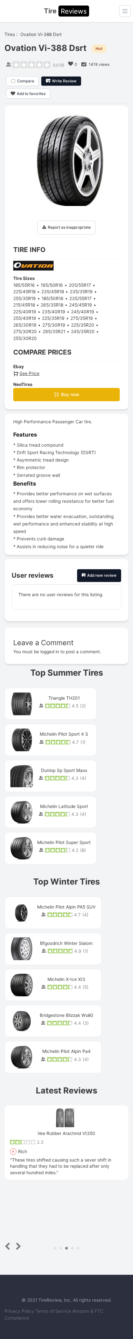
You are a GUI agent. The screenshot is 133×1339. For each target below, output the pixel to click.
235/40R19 (53, 311)
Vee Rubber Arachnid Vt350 (66, 1133)
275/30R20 (25, 331)
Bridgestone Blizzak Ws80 (66, 1015)
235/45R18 (52, 291)
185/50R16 (53, 298)
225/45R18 (24, 291)
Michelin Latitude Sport (64, 806)
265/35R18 (52, 305)
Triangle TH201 (64, 698)
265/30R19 (24, 325)
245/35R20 (83, 331)
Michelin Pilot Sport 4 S (64, 734)
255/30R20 (25, 338)
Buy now (70, 394)
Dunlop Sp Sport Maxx (64, 770)
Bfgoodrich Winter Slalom (66, 943)
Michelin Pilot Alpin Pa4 (66, 1051)
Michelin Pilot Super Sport (64, 842)
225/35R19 (53, 318)
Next (17, 1246)
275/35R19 (81, 318)
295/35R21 (54, 331)
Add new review (102, 575)
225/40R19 (24, 311)
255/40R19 (24, 318)
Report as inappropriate (69, 227)
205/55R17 (80, 285)
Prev (8, 1246)
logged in (49, 651)
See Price (29, 373)
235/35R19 (81, 291)
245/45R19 (80, 305)
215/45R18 (24, 305)
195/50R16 (52, 285)
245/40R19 (82, 311)
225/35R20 (82, 325)
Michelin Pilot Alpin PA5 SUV (66, 907)
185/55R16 (24, 285)
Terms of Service (54, 1311)
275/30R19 (53, 325)
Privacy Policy (20, 1311)
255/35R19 (24, 298)
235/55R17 (80, 298)
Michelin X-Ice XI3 (66, 979)
